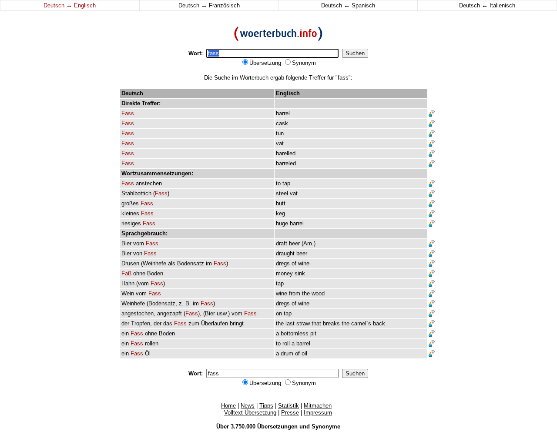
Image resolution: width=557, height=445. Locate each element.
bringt (237, 323)
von (137, 253)
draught (285, 253)
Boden (155, 273)
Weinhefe (154, 263)
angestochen (137, 313)
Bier (126, 243)
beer (294, 243)
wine (303, 263)
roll (286, 343)
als (171, 263)
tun (280, 133)
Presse (290, 412)
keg (280, 213)
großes (130, 203)
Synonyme (326, 426)
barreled (286, 163)
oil (304, 353)
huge (282, 223)
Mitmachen (318, 405)
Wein (127, 293)
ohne (139, 273)
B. (188, 303)
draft (281, 243)
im (209, 263)
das (167, 323)
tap (286, 183)
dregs (283, 263)
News (248, 405)
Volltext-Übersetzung (250, 412)
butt (280, 203)
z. (181, 303)
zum (193, 323)
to (278, 183)
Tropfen (140, 323)
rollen (151, 343)
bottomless (295, 333)
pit (313, 333)
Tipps (266, 405)
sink (300, 273)
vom (138, 243)
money (284, 273)
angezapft (169, 313)
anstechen (149, 183)
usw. (222, 313)
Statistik (288, 405)
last (290, 323)
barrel (283, 113)
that (316, 323)
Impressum (318, 412)
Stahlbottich (136, 193)
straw (303, 323)
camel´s (361, 323)
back (379, 323)
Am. (308, 243)
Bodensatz (190, 263)
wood (318, 293)
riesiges (131, 223)
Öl (148, 353)
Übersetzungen (277, 426)
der (125, 323)
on (279, 313)
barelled (285, 153)
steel (282, 193)
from (294, 293)
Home (228, 405)
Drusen (130, 263)
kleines (130, 213)
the (306, 293)
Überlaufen (214, 323)
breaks (331, 323)
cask (282, 123)
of (294, 263)
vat (280, 143)
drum (287, 353)
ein (125, 333)
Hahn (127, 283)
